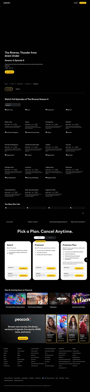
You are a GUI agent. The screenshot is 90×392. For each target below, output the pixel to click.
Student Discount (76, 363)
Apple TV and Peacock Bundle (79, 361)
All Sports (19, 365)
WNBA (18, 355)
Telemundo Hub (34, 365)
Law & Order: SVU (62, 367)
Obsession (61, 357)
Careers (67, 378)
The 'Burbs (47, 361)
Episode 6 (35, 84)
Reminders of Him (62, 353)
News (5, 355)
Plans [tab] (39, 237)
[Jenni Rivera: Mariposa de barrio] (58, 213)
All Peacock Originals (49, 365)
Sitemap (5, 363)
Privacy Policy (17, 378)
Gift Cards (75, 365)
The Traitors (47, 357)
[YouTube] (81, 377)
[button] (15, 299)
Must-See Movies (35, 357)
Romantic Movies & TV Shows (37, 363)
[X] (74, 381)
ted (45, 363)
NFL (18, 357)
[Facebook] (74, 377)
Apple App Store (76, 357)
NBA (18, 353)
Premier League (20, 351)
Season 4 (28, 84)
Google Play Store (76, 359)
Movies (5, 353)
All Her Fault (47, 359)
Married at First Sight (49, 351)
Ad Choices (38, 378)
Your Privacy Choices (49, 378)
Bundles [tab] (50, 237)
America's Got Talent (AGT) (64, 359)
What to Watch (34, 351)
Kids (5, 357)
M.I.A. (46, 353)
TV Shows (6, 351)
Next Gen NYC (62, 355)
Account (74, 355)
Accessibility (25, 378)
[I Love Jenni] (15, 213)
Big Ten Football (20, 359)
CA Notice (31, 378)
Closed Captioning (76, 353)
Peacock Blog (6, 365)
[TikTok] (78, 377)
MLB (18, 363)
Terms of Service (8, 378)
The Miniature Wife (49, 355)
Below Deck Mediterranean (64, 361)
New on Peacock (34, 353)
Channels (6, 361)
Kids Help (61, 378)
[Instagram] (85, 377)
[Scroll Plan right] (86, 259)
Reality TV (33, 355)
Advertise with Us (8, 380)
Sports (5, 359)
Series (12, 84)
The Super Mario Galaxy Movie (65, 351)
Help (57, 378)
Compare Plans (76, 351)
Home (6, 84)
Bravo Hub (33, 359)
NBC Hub (33, 361)
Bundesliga (19, 361)
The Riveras (20, 84)
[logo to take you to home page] (7, 3)
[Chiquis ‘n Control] (37, 213)
